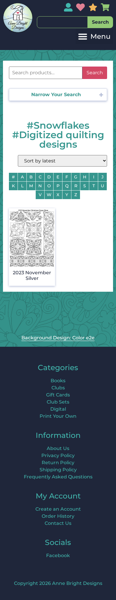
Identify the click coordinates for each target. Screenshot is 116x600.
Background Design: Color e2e (58, 338)
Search (95, 72)
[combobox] (62, 22)
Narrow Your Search (56, 94)
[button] (94, 36)
